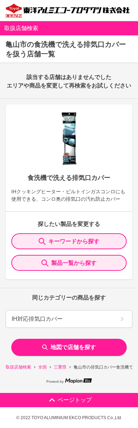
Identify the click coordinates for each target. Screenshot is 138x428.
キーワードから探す (73, 241)
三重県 (60, 367)
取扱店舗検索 (18, 367)
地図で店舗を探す (73, 347)
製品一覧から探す (74, 263)
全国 (42, 367)
